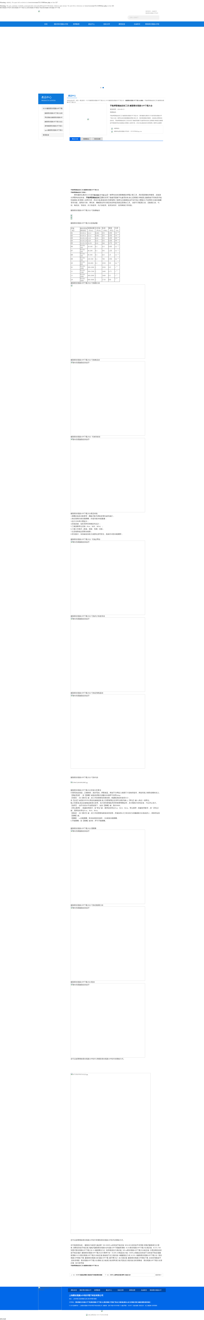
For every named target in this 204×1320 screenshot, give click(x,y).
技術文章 (106, 24)
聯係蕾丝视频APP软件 (152, 13)
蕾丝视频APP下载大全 (97, 1302)
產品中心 (91, 24)
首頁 (45, 24)
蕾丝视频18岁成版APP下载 (83, 1302)
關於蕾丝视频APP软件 (61, 25)
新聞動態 (76, 24)
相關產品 (86, 139)
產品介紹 (75, 139)
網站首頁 (74, 1290)
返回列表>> (158, 1275)
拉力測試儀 (120, 1302)
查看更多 (46, 135)
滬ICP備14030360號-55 (114, 1305)
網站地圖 (3, 1319)
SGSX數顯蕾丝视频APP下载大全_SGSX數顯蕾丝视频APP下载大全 (105, 100)
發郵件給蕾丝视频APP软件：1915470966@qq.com (127, 131)
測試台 (125, 1302)
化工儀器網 (148, 1305)
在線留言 (154, 11)
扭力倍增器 (131, 1302)
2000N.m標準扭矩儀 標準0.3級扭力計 (120, 1275)
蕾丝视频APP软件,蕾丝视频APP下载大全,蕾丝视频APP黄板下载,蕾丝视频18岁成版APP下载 (30, 7)
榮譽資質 (122, 24)
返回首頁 (148, 11)
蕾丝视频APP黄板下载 (110, 1302)
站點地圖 (135, 1305)
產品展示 (82, 100)
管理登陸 (154, 1305)
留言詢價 (97, 139)
